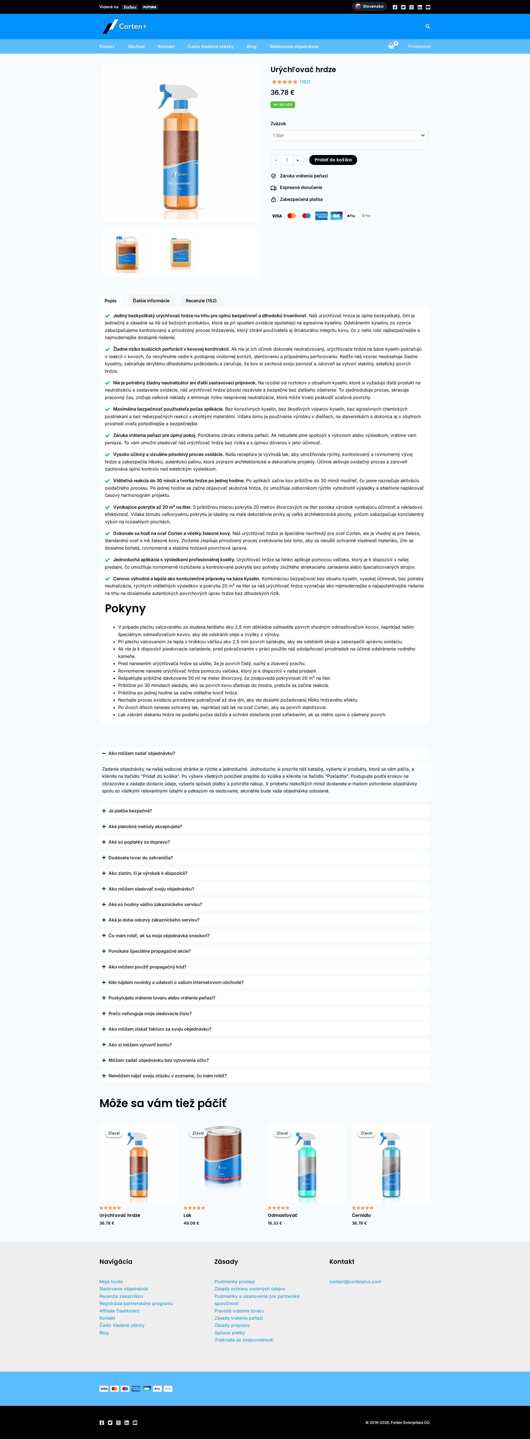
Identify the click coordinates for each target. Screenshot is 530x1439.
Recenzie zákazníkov (121, 1296)
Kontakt (166, 46)
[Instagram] (411, 7)
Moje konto (111, 1281)
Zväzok (278, 123)
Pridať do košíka (333, 160)
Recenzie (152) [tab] (201, 300)
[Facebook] (395, 7)
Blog (251, 46)
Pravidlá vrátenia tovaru (239, 1311)
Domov (107, 46)
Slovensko (373, 6)
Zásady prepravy (232, 1325)
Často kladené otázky (211, 46)
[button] (428, 26)
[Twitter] (403, 7)
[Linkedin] (419, 7)
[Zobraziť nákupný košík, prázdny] (391, 46)
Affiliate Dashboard (119, 1311)
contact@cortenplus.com (355, 1281)
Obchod (136, 46)
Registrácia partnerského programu (136, 1303)
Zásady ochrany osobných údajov (249, 1288)
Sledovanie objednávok (294, 46)
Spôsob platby (229, 1332)
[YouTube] (428, 7)
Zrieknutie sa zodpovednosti (244, 1340)
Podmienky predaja (234, 1281)
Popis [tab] (110, 300)
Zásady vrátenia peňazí (238, 1318)
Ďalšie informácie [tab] (151, 300)
